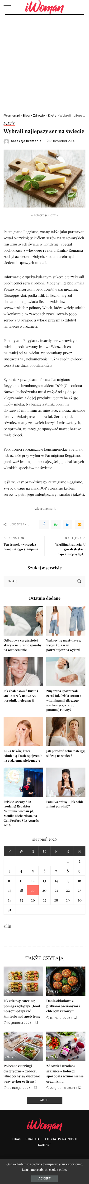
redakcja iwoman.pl (27, 141)
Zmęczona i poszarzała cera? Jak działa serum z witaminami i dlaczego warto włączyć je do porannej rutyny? (63, 700)
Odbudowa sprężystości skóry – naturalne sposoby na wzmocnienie (23, 645)
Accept (44, 1178)
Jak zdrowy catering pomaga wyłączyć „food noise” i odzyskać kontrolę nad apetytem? (22, 1008)
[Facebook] (44, 524)
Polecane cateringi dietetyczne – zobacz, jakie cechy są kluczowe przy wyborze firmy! (22, 1073)
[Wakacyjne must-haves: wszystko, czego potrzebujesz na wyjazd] (66, 621)
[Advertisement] (44, 61)
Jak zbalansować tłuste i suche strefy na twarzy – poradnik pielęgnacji (21, 695)
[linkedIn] (67, 524)
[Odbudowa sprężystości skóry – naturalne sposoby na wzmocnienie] (23, 621)
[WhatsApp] (56, 524)
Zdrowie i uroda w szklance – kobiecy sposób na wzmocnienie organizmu (65, 1073)
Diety (9, 124)
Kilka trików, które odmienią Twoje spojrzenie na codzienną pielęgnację (23, 755)
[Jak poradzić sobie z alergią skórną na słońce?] (66, 731)
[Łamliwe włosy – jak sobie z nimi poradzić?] (66, 782)
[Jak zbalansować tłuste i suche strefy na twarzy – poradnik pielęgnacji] (23, 671)
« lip (7, 926)
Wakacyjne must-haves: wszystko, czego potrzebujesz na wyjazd (63, 645)
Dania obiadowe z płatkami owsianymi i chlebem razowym (63, 1005)
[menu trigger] (9, 7)
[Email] (79, 524)
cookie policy (58, 1169)
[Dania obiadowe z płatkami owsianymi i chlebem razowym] (66, 981)
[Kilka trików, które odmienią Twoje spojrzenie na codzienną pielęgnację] (23, 731)
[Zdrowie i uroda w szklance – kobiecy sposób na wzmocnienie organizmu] (66, 1046)
